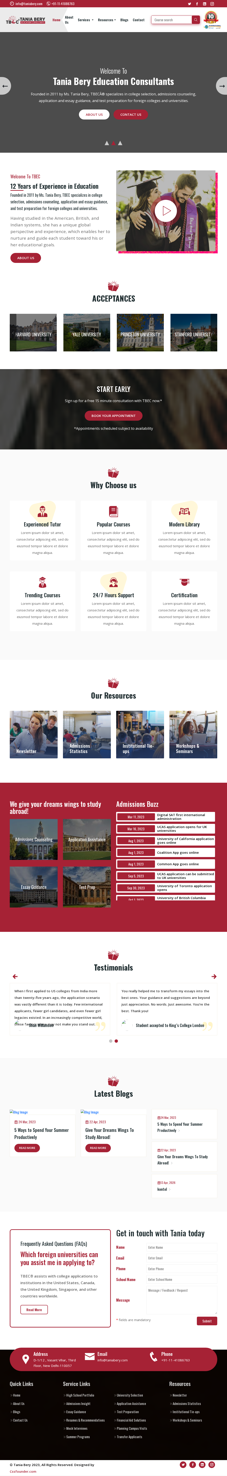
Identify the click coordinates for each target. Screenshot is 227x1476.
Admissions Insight (78, 1403)
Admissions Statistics (187, 1403)
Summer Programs (78, 1436)
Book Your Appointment (114, 415)
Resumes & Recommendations (85, 1420)
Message (123, 1300)
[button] (107, 143)
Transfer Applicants (129, 1436)
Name (120, 1247)
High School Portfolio (80, 1395)
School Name (125, 1279)
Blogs (124, 19)
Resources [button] (105, 19)
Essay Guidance (34, 887)
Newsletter (180, 1395)
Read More (27, 1148)
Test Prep (87, 887)
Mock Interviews (76, 1428)
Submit (207, 1320)
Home (57, 19)
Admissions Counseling (34, 839)
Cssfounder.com (23, 1471)
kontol (162, 1189)
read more (34, 1309)
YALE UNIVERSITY (86, 334)
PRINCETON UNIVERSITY (140, 334)
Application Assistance (87, 839)
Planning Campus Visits (132, 1428)
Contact (139, 19)
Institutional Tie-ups (186, 1411)
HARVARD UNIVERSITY (33, 334)
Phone (120, 1268)
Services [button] (84, 19)
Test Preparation (128, 1411)
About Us (69, 20)
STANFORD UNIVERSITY (194, 334)
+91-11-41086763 (175, 1360)
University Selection (130, 1395)
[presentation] (5, 86)
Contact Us (130, 111)
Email (120, 1258)
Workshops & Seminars (187, 1420)
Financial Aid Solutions (131, 1420)
